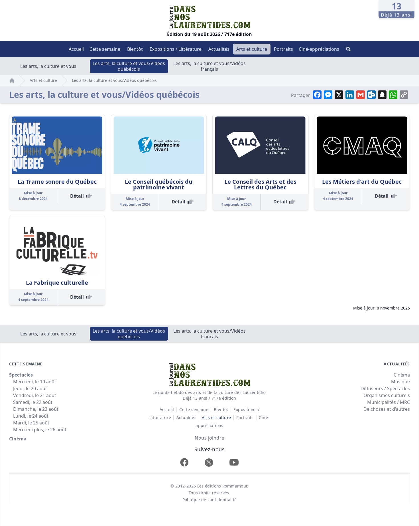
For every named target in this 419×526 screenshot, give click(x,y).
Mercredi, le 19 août (34, 382)
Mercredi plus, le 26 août (39, 429)
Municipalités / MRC (388, 402)
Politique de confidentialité (209, 499)
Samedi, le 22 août (32, 402)
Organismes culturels (386, 395)
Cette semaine (105, 49)
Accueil (76, 49)
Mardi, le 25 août (31, 423)
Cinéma (18, 439)
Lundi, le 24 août (30, 416)
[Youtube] (234, 462)
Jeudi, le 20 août (30, 388)
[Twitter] (209, 462)
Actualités (218, 49)
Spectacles (21, 375)
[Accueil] (12, 80)
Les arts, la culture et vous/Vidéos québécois (129, 66)
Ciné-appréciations (319, 49)
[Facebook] (184, 462)
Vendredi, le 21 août (34, 395)
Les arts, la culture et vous (48, 66)
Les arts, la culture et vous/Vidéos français (209, 66)
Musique (400, 382)
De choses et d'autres (386, 409)
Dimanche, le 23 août (35, 409)
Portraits (283, 49)
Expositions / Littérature (176, 49)
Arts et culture (251, 49)
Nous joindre (209, 438)
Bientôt (135, 49)
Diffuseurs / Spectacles (385, 388)
